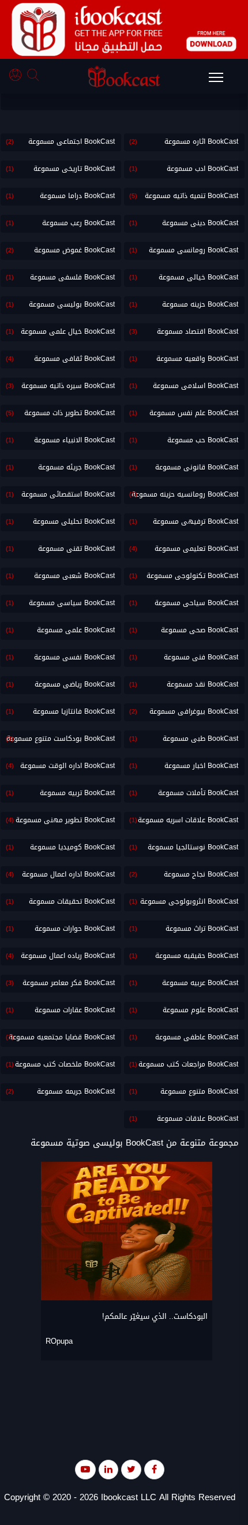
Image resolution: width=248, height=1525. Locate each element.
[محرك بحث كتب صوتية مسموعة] (34, 76)
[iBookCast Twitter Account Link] (131, 1469)
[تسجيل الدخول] (18, 76)
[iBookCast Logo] (124, 76)
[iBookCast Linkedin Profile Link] (108, 1469)
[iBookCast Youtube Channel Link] (85, 1469)
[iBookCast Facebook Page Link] (154, 1469)
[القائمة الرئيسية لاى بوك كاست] (221, 81)
